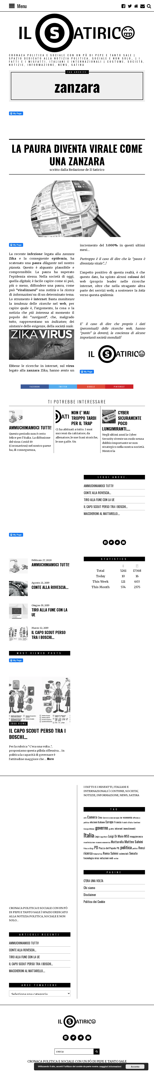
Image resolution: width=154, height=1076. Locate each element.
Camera (92, 817)
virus (96, 858)
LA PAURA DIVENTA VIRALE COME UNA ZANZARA (77, 154)
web (111, 858)
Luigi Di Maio (115, 836)
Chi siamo (89, 887)
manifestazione (89, 842)
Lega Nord (103, 836)
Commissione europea (111, 817)
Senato (133, 853)
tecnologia (89, 858)
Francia (117, 822)
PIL (118, 848)
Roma (106, 853)
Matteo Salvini (134, 841)
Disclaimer (90, 894)
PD (96, 847)
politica (126, 847)
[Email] (142, 6)
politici (135, 848)
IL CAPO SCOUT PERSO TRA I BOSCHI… (106, 506)
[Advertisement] (110, 311)
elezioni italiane (97, 822)
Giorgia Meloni (89, 828)
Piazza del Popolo (107, 848)
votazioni (104, 858)
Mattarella (117, 842)
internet (119, 828)
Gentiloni (137, 822)
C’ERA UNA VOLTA (93, 881)
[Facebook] (123, 6)
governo (101, 827)
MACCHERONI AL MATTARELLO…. (102, 513)
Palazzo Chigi (89, 848)
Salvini (114, 853)
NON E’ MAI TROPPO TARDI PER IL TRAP (83, 417)
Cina (100, 817)
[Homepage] (136, 6)
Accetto (135, 1066)
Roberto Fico (97, 853)
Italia (89, 835)
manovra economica (103, 842)
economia (127, 817)
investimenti (129, 828)
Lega (97, 836)
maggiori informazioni (110, 1066)
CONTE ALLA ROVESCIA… (97, 493)
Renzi (141, 848)
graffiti (111, 828)
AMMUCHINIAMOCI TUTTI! (30, 427)
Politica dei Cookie (94, 901)
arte (85, 817)
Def (121, 817)
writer (116, 858)
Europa (109, 822)
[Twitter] (130, 6)
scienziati (123, 853)
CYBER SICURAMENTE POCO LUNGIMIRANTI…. (121, 420)
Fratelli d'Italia (127, 822)
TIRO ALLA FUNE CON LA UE (99, 499)
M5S (126, 836)
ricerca (88, 853)
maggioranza (136, 836)
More (50, 759)
